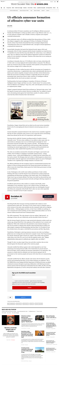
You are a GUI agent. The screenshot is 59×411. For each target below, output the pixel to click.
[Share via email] (3, 45)
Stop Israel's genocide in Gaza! (22, 311)
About (55, 1)
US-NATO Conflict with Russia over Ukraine (9, 311)
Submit (29, 287)
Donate (47, 10)
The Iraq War (4, 312)
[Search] (57, 8)
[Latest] (4, 8)
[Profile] (57, 1)
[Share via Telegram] (3, 42)
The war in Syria (39, 311)
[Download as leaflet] (3, 48)
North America (25, 303)
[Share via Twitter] (3, 36)
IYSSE (31, 10)
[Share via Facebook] (3, 33)
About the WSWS (37, 10)
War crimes (9, 312)
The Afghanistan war (32, 311)
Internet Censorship (38, 303)
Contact (51, 1)
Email (13, 275)
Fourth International (14, 10)
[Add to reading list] (3, 51)
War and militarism (11, 303)
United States (18, 303)
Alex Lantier (9, 25)
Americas (31, 303)
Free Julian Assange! (15, 312)
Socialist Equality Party (24, 10)
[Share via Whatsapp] (3, 39)
